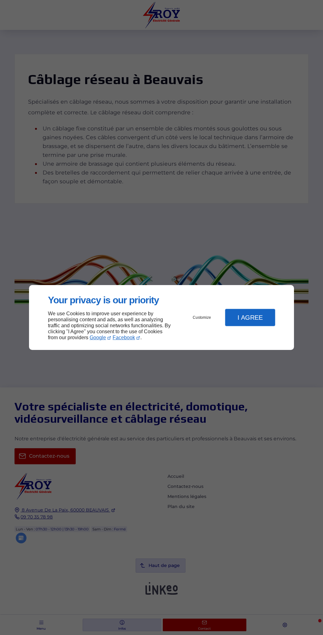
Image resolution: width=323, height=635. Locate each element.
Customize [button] (202, 317)
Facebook (124, 337)
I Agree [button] (250, 317)
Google (98, 337)
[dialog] (161, 317)
